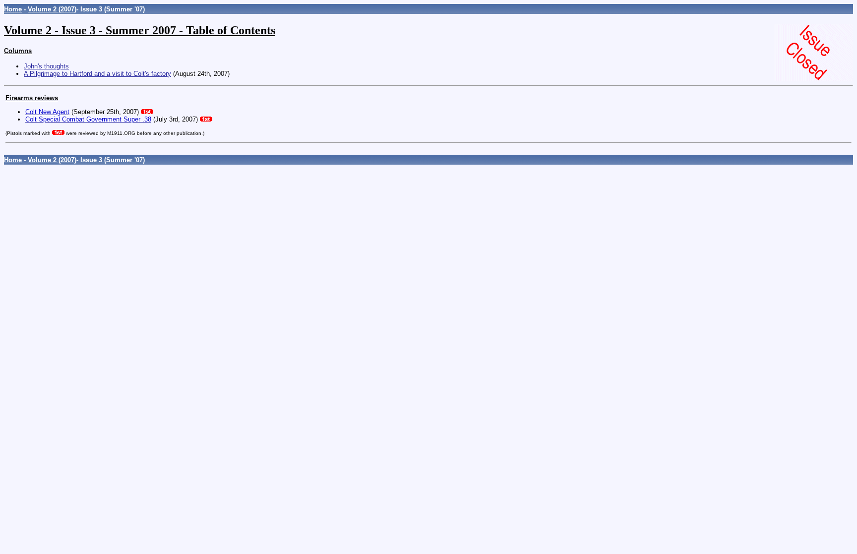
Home (13, 9)
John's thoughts (46, 66)
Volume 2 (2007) (52, 9)
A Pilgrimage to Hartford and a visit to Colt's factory (97, 73)
